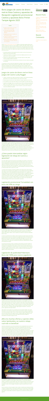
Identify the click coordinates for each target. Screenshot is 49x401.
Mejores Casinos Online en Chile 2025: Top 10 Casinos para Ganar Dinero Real (41, 23)
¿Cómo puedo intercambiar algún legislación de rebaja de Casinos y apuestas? (9, 31)
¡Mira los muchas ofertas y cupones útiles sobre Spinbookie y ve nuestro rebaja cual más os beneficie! (10, 40)
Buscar (37, 8)
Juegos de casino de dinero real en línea (10, 44)
